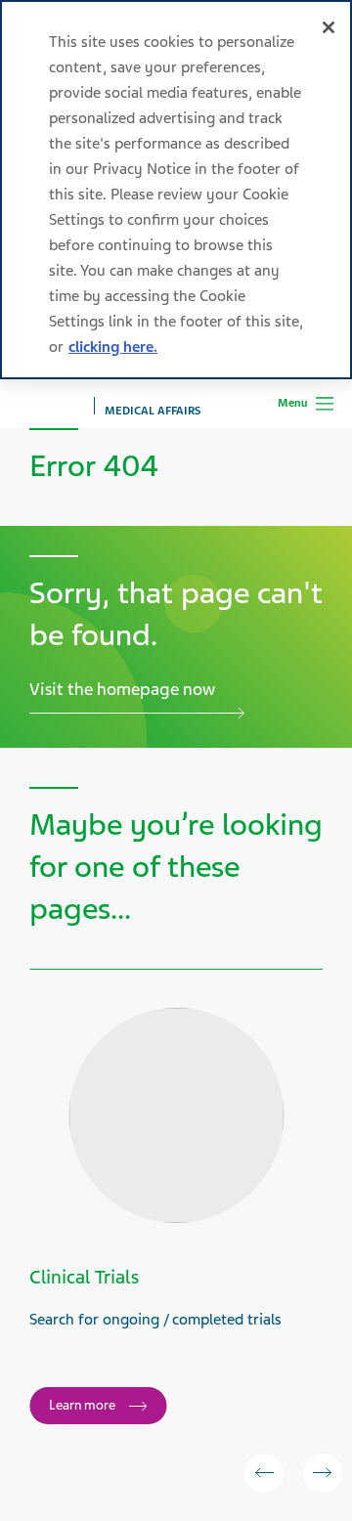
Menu (292, 403)
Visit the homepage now (122, 689)
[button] (264, 1473)
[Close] (328, 27)
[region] (176, 189)
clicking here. (112, 347)
